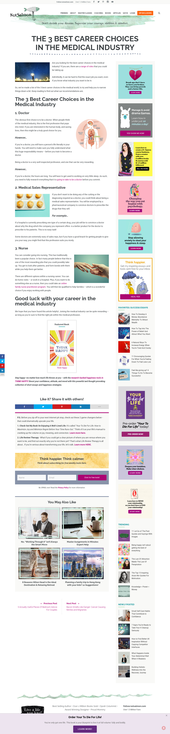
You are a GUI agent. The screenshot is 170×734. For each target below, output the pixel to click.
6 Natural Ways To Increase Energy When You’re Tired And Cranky (141, 345)
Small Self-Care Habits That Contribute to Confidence (141, 614)
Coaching (98, 13)
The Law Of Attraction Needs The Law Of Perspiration (141, 562)
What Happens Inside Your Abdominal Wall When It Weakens (140, 656)
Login (132, 13)
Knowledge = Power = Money (140, 588)
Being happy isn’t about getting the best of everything (141, 548)
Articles (117, 13)
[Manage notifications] (164, 728)
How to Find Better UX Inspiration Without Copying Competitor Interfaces (140, 643)
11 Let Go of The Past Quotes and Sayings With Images (142, 534)
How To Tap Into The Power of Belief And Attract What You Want (141, 331)
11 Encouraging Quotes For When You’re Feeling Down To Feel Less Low (141, 359)
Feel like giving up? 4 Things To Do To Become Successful (142, 373)
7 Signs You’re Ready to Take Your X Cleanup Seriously (141, 628)
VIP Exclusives (145, 13)
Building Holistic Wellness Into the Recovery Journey (139, 670)
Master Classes (85, 13)
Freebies (64, 13)
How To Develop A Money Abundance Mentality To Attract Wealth (140, 318)
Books (108, 13)
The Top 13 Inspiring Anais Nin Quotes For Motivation (140, 575)
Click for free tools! (92, 477)
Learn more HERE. (82, 444)
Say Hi (125, 13)
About (73, 13)
